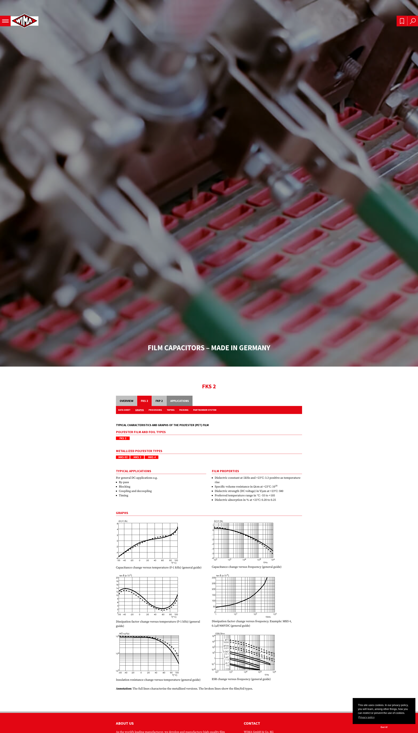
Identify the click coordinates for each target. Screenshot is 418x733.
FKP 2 (159, 401)
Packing (183, 409)
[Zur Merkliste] (402, 21)
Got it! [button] (384, 727)
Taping (171, 409)
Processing (155, 409)
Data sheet (124, 409)
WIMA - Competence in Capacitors (24, 21)
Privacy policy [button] (366, 717)
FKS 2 (144, 401)
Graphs (139, 409)
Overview (126, 401)
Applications (179, 401)
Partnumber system (204, 409)
